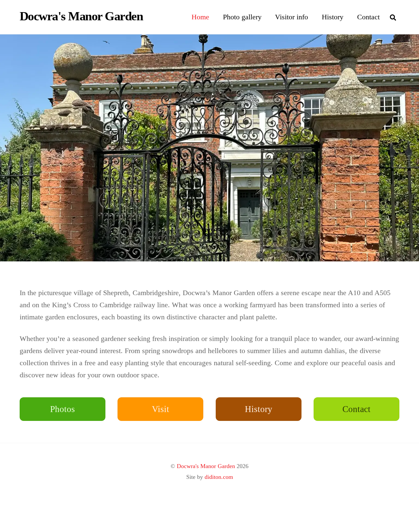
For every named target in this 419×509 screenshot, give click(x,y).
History (332, 17)
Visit (160, 409)
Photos (62, 409)
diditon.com (219, 477)
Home (200, 17)
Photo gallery (242, 17)
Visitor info (291, 17)
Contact (368, 17)
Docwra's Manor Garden (206, 466)
